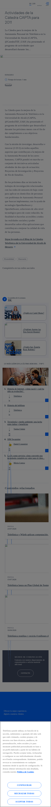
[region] (25, 764)
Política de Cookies (25, 772)
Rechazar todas (24, 793)
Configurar (24, 785)
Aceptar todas (24, 801)
